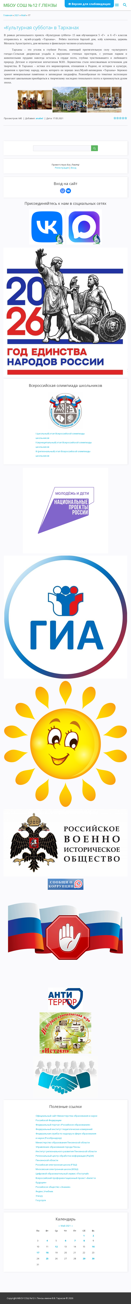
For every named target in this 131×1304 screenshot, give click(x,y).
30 (93, 1258)
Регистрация (62, 167)
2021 (16, 15)
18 (47, 1252)
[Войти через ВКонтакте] (68, 190)
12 (56, 1246)
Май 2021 (66, 1225)
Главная (7, 15)
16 (93, 1246)
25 (47, 1258)
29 (84, 1258)
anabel (39, 118)
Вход (73, 167)
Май (23, 15)
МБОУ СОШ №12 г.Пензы (30, 5)
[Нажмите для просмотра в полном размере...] (35, 99)
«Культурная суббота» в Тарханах (41, 27)
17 (38, 1252)
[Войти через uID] (62, 190)
